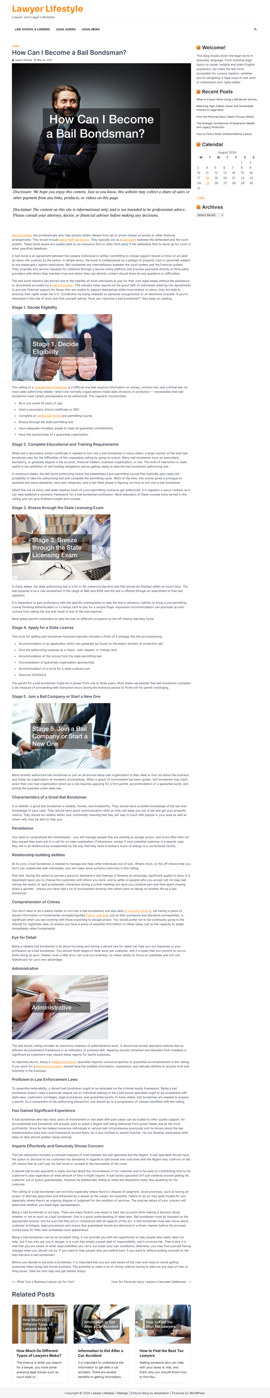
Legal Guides (66, 29)
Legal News (91, 29)
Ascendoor (161, 1393)
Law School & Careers (32, 29)
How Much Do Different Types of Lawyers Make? (39, 1353)
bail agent (129, 239)
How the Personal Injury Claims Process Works (225, 116)
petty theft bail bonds (74, 239)
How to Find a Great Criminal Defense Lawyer (224, 133)
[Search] (255, 29)
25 (208, 183)
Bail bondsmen (22, 235)
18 (207, 178)
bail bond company (49, 1066)
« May (201, 197)
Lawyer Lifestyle (47, 9)
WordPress (197, 1393)
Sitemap (122, 1393)
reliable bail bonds (64, 1062)
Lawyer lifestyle (23, 60)
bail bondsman (62, 285)
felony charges (96, 915)
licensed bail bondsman (50, 387)
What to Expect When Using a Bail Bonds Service (227, 99)
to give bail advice (137, 911)
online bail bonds (49, 416)
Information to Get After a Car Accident (100, 1353)
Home (15, 46)
